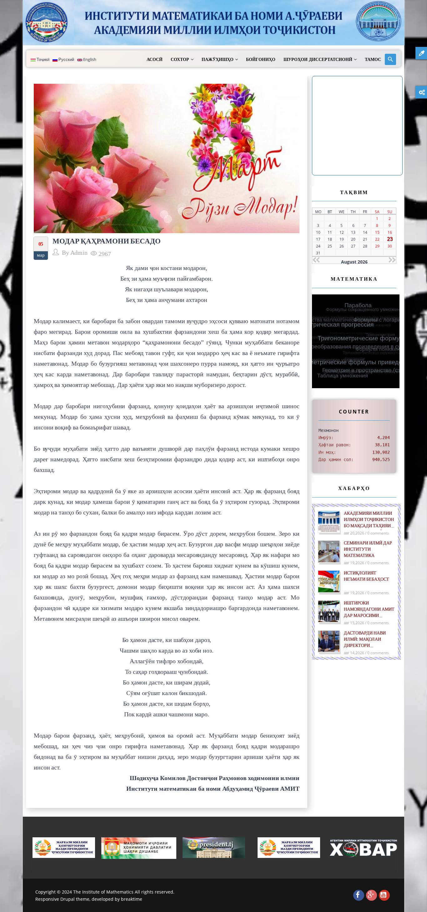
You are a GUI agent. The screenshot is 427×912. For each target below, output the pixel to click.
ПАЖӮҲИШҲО (218, 59)
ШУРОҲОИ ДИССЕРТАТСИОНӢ (318, 59)
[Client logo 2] (363, 848)
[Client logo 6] (64, 847)
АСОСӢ (155, 59)
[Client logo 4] (138, 847)
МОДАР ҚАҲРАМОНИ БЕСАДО (107, 241)
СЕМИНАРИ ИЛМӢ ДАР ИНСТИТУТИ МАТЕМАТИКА (368, 549)
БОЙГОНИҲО (260, 59)
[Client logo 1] (289, 847)
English (89, 59)
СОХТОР (180, 59)
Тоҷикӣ (42, 59)
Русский (66, 59)
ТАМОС (373, 59)
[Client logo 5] (214, 847)
